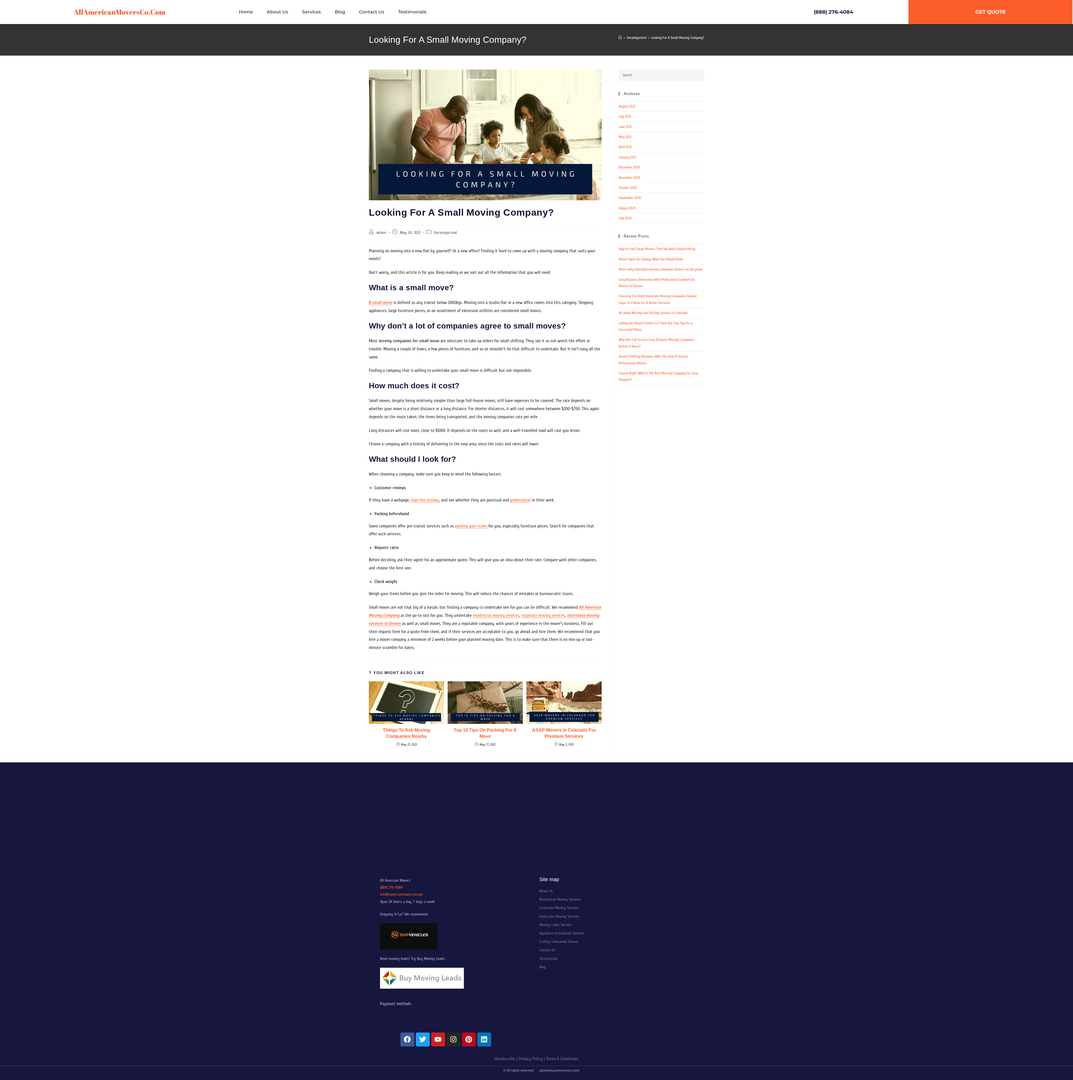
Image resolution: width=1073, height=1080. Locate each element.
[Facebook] (407, 1039)
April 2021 (625, 147)
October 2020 (628, 187)
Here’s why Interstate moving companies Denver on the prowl (660, 269)
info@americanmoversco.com (401, 894)
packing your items (471, 526)
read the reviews (425, 500)
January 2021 (627, 157)
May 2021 (625, 137)
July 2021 (625, 116)
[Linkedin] (484, 1039)
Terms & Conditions (562, 1058)
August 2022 (627, 106)
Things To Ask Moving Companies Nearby (406, 733)
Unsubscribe (505, 1058)
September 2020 (630, 198)
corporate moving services (543, 615)
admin (381, 232)
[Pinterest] (469, 1039)
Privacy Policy (531, 1058)
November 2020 (629, 177)
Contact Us (371, 12)
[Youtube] (438, 1039)
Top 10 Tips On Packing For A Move (485, 733)
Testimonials (412, 12)
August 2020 (627, 208)
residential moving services (496, 615)
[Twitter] (423, 1039)
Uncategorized (445, 232)
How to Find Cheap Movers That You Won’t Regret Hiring (657, 249)
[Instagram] (453, 1039)
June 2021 (625, 127)
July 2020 (625, 218)
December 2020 (629, 167)
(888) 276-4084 (391, 887)
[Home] (620, 37)
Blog (340, 12)
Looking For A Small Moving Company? (677, 37)
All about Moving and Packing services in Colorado (653, 313)
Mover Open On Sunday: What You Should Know (651, 259)
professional (520, 500)
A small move (380, 302)
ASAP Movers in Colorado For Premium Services (564, 733)
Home (246, 12)
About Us (277, 12)
